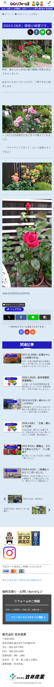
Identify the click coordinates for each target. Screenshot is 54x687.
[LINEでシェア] (43, 32)
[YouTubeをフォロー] (27, 331)
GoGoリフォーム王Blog (15, 305)
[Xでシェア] (30, 32)
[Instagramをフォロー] (21, 331)
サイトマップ (9, 580)
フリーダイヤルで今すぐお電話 (27, 617)
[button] (49, 32)
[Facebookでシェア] (36, 32)
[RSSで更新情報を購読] (32, 331)
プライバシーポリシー (29, 580)
